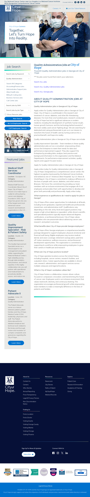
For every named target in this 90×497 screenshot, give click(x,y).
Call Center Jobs (12, 101)
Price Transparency (29, 395)
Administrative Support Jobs (16, 89)
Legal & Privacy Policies (31, 398)
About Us (26, 377)
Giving (70, 391)
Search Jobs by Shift (13, 105)
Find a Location (28, 414)
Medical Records (51, 395)
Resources (48, 377)
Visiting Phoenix (28, 434)
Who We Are (27, 388)
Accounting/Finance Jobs (15, 86)
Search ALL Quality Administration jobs (49, 87)
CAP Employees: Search (20, 128)
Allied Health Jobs (12, 92)
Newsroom (49, 381)
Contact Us (26, 381)
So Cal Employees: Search (19, 123)
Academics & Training (75, 388)
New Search (17, 119)
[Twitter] (62, 453)
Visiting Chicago (28, 431)
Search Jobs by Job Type (14, 110)
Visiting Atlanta (28, 427)
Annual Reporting (29, 391)
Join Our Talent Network (76, 8)
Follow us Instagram (84, 2)
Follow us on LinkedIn (81, 2)
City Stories (49, 384)
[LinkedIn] (67, 453)
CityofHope (50, 391)
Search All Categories (14, 84)
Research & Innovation (75, 384)
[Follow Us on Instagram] (58, 453)
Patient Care (72, 381)
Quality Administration (14, 79)
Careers (55, 8)
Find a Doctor (27, 417)
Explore (70, 377)
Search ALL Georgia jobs (43, 92)
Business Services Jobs (14, 98)
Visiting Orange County (31, 424)
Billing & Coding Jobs (14, 95)
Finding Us (26, 409)
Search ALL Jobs (40, 82)
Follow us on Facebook (75, 2)
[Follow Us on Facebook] (53, 453)
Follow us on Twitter (78, 2)
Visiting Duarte (28, 421)
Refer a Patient (50, 388)
